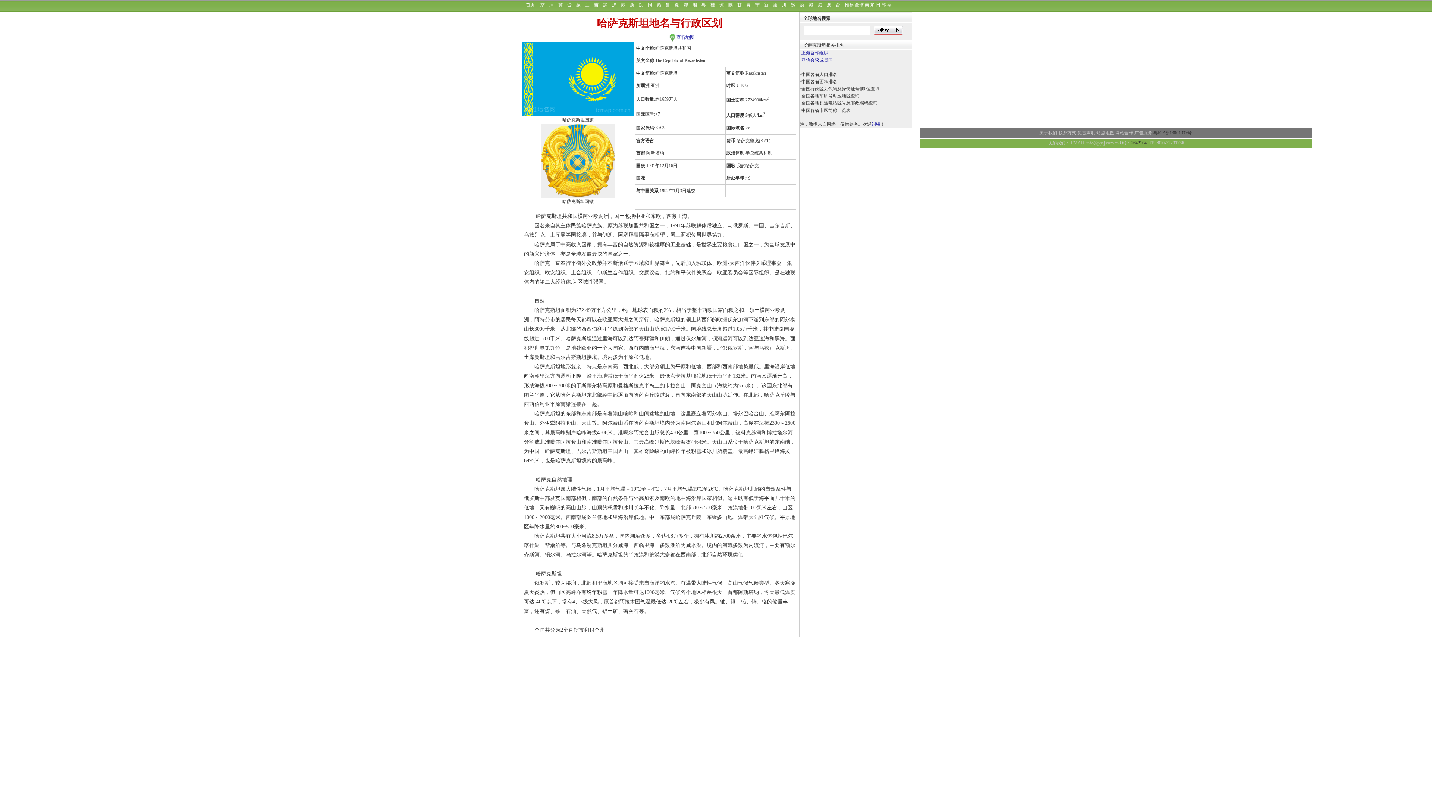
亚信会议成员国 (817, 60)
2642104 (1139, 143)
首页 (530, 4)
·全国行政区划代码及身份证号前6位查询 (840, 88)
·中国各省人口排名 (818, 74)
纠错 (876, 124)
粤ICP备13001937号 (1172, 132)
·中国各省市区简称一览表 (825, 110)
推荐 (849, 4)
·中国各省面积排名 (818, 81)
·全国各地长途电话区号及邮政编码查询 (838, 103)
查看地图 (684, 37)
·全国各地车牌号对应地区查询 (830, 96)
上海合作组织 (814, 53)
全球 (859, 4)
